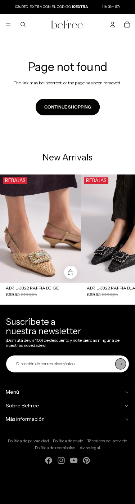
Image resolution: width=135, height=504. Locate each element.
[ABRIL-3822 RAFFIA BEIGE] (40, 228)
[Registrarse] (120, 363)
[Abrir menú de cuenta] (112, 24)
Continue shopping (67, 107)
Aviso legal (90, 447)
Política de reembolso (55, 447)
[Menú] (8, 24)
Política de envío (68, 440)
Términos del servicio (107, 440)
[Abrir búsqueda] (23, 24)
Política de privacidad (28, 440)
